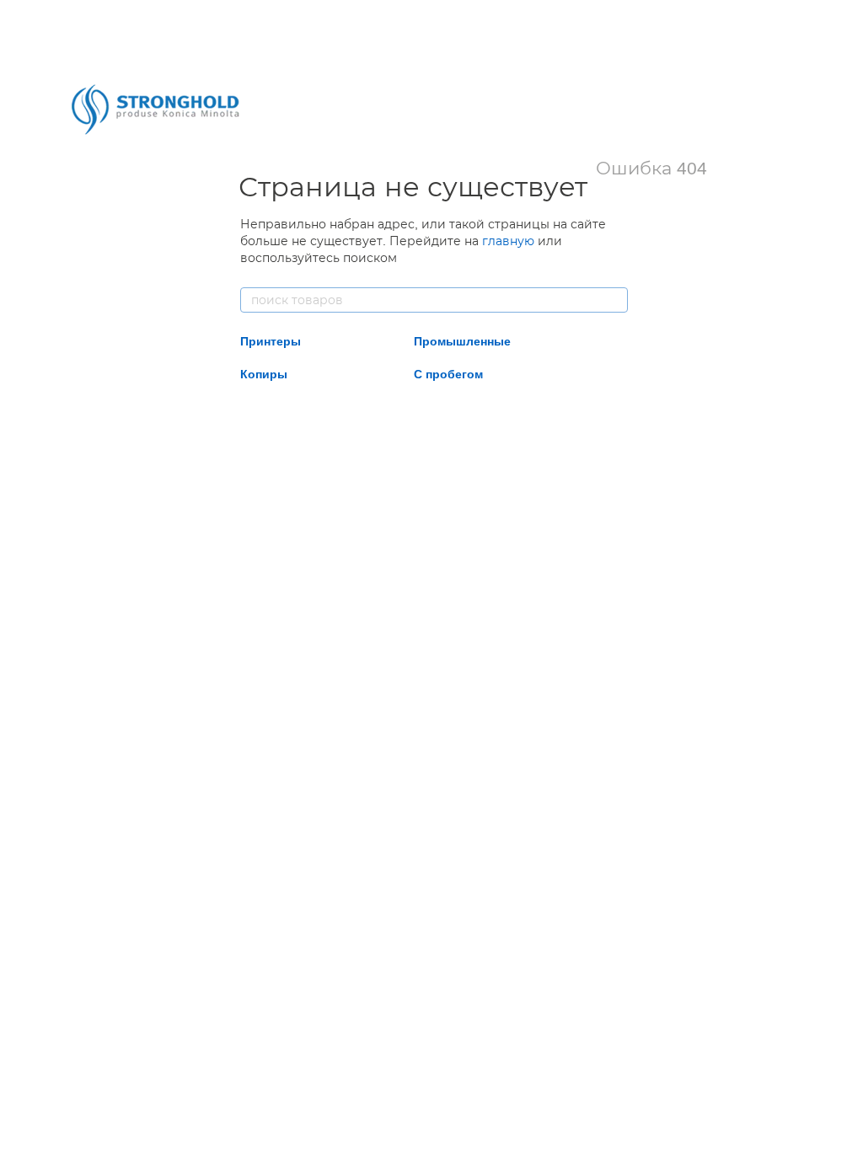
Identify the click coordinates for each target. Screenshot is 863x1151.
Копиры (263, 374)
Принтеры (270, 341)
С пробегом (448, 374)
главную (508, 241)
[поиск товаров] (614, 300)
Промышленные (462, 341)
